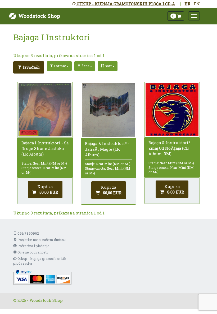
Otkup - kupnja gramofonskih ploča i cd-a (39, 261)
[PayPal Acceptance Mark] (42, 276)
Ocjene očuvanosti (32, 252)
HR (187, 3)
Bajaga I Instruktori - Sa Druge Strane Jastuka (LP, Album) (45, 148)
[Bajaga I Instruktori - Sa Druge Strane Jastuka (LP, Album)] (45, 109)
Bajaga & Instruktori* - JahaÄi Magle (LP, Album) (107, 149)
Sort (108, 65)
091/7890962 (28, 233)
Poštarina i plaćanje (33, 245)
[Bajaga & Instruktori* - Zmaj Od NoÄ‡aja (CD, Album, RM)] (172, 109)
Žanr (85, 65)
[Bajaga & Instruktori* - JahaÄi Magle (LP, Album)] (108, 110)
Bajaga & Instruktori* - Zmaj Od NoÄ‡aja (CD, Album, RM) (170, 148)
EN (197, 3)
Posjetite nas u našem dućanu (41, 239)
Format (60, 65)
